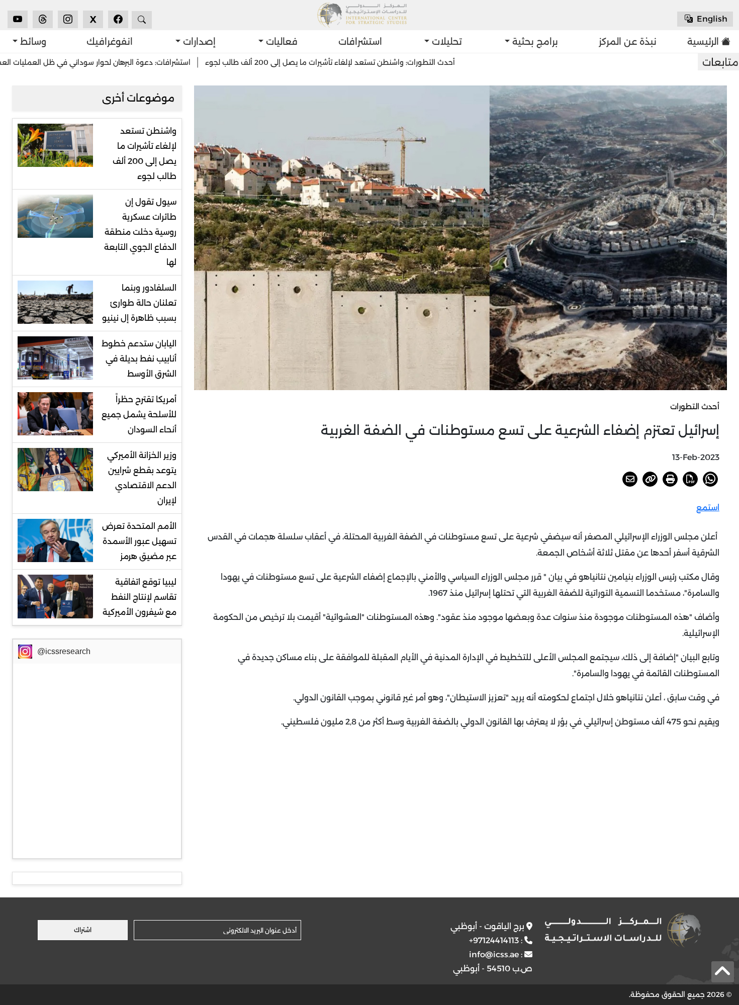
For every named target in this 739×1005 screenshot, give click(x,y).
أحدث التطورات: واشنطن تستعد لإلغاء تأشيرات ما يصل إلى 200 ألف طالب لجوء (370, 62)
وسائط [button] (32, 41)
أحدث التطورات (694, 406)
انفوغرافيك (109, 41)
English (711, 19)
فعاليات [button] (280, 41)
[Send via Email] (629, 479)
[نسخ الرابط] (650, 479)
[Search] (142, 20)
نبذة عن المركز (628, 41)
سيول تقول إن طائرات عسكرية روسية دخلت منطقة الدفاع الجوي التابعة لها (140, 232)
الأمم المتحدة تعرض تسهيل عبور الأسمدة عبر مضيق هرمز (139, 541)
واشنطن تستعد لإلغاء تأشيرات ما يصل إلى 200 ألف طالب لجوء (144, 153)
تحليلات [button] (445, 41)
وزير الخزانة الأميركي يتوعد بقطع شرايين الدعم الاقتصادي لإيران (141, 477)
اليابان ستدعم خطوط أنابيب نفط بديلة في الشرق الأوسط (139, 359)
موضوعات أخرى (138, 98)
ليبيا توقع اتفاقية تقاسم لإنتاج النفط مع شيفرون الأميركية (139, 597)
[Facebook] (118, 19)
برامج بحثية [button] (534, 41)
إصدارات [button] (198, 41)
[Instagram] (68, 19)
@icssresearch (63, 651)
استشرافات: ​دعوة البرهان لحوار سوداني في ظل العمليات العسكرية (126, 62)
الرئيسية (706, 41)
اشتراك (82, 930)
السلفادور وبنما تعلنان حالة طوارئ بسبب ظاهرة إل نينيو (139, 303)
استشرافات (360, 41)
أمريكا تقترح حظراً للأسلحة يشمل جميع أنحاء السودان (139, 414)
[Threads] (43, 19)
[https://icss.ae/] (622, 930)
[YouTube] (18, 19)
